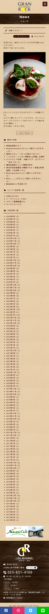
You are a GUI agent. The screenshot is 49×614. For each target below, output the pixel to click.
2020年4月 (10, 380)
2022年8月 (10, 328)
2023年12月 (11, 285)
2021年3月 (10, 367)
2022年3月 (10, 342)
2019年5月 (10, 402)
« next (20, 133)
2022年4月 (10, 339)
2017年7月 (10, 443)
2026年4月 (10, 227)
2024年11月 (11, 263)
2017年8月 (10, 440)
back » (29, 133)
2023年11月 (11, 287)
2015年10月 (11, 501)
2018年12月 (11, 413)
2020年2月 (10, 383)
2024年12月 (11, 260)
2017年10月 (11, 435)
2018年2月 (10, 427)
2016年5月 (10, 482)
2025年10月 (11, 243)
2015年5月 (10, 514)
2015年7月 (10, 509)
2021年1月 (10, 369)
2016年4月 (10, 484)
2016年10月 (11, 468)
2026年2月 (10, 233)
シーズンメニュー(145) (16, 199)
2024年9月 (10, 268)
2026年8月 (10, 216)
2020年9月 (10, 375)
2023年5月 (10, 304)
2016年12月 (11, 462)
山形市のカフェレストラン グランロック (24, 6)
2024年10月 (11, 265)
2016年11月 (11, 465)
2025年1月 (10, 257)
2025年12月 (11, 238)
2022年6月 (10, 334)
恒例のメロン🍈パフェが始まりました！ (23, 154)
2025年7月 (10, 252)
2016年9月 (10, 471)
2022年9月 (10, 326)
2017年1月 (10, 460)
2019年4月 (10, 405)
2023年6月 (10, 301)
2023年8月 (10, 295)
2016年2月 (10, 490)
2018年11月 (11, 416)
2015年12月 (11, 495)
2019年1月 (10, 410)
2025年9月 (10, 246)
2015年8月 (10, 506)
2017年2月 (10, 457)
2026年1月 (10, 235)
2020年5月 (10, 378)
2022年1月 (10, 347)
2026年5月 (10, 224)
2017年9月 (10, 438)
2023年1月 (10, 315)
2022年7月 (10, 331)
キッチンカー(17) (13, 204)
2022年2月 (10, 345)
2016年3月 (10, 487)
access (30, 567)
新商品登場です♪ (13, 145)
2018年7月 (10, 421)
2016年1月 (10, 492)
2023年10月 (11, 290)
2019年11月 (11, 391)
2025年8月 (10, 249)
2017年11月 (11, 432)
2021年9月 (10, 353)
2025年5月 (10, 254)
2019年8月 (10, 399)
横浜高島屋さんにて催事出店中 (19, 165)
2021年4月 (10, 364)
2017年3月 (10, 454)
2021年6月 (10, 358)
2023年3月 (10, 309)
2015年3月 (10, 520)
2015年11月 (11, 498)
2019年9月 (10, 397)
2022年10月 (11, 323)
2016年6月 (10, 479)
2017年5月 (10, 449)
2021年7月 (10, 356)
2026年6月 (10, 222)
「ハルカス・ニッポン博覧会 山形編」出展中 (25, 156)
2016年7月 (10, 476)
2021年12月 (11, 350)
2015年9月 (10, 503)
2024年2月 (10, 279)
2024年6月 (10, 276)
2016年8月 (10, 473)
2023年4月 (10, 306)
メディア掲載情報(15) (15, 201)
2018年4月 (10, 424)
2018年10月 (11, 419)
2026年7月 (10, 219)
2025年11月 (11, 241)
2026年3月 (10, 230)
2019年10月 (11, 394)
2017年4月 (10, 451)
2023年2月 (10, 312)
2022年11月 (11, 320)
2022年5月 (10, 336)
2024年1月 (10, 282)
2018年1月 (10, 430)
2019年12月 (11, 388)
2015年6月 (10, 512)
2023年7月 (10, 298)
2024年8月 (10, 271)
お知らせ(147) (12, 196)
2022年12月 (11, 317)
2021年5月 (10, 361)
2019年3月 (10, 408)
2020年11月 (11, 372)
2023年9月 (10, 293)
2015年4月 (10, 517)
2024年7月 (10, 274)
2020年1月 (10, 386)
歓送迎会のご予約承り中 (16, 184)
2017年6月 (10, 446)
